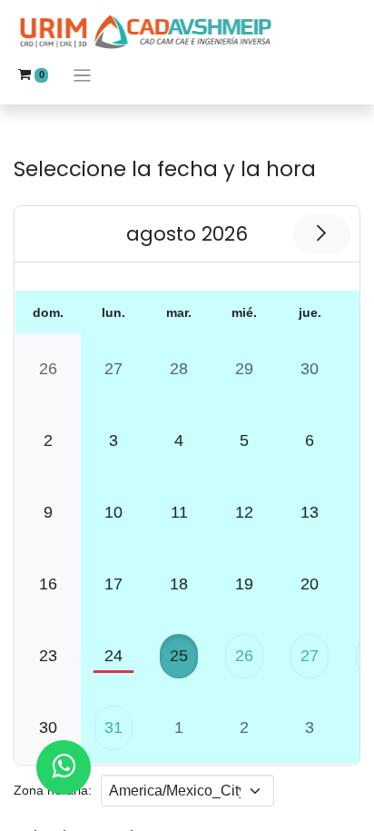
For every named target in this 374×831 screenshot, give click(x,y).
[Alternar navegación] (82, 74)
